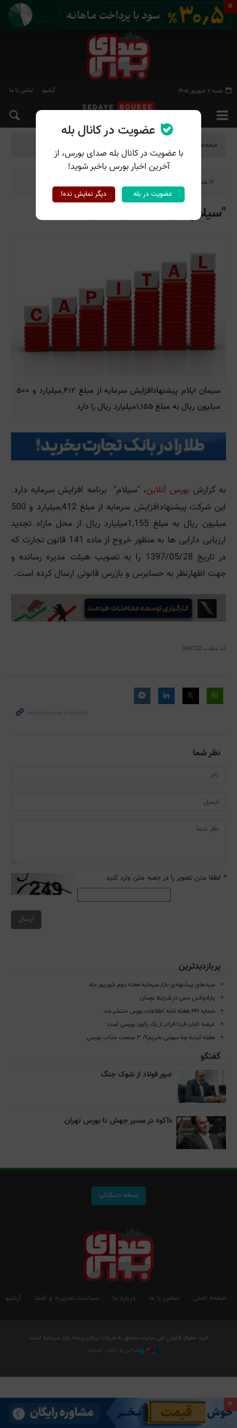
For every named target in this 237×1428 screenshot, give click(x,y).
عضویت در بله (153, 194)
